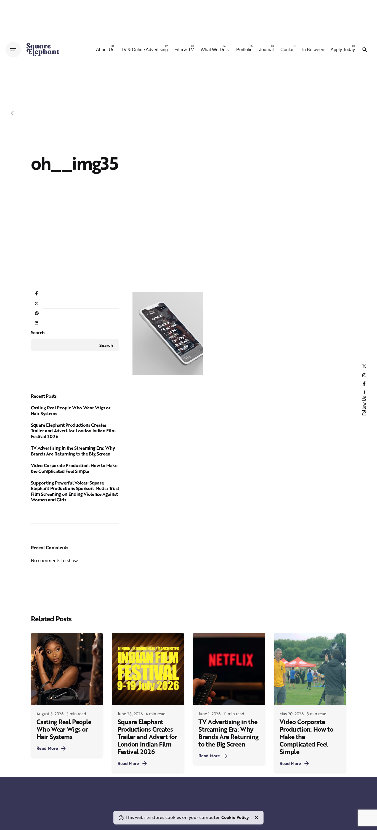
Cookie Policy (235, 817)
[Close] (256, 817)
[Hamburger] (13, 49)
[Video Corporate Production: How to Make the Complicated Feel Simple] (310, 669)
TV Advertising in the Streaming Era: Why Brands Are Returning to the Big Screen (73, 451)
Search (38, 332)
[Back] (13, 113)
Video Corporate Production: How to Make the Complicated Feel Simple (74, 468)
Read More (47, 748)
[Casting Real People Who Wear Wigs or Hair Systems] (67, 669)
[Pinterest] (37, 313)
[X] (37, 303)
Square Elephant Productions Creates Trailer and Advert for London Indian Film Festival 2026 (73, 430)
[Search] (364, 49)
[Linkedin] (37, 323)
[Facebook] (37, 294)
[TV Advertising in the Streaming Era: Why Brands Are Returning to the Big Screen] (229, 669)
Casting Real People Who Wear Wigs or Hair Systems (71, 410)
